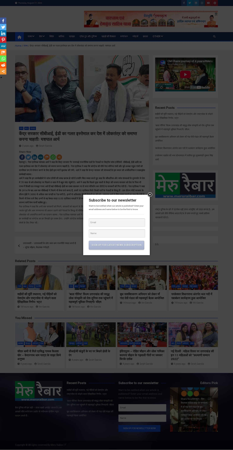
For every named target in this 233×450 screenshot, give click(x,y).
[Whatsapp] (3, 59)
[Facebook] (3, 21)
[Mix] (3, 52)
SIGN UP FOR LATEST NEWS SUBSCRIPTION (117, 245)
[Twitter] (3, 27)
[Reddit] (3, 65)
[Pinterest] (3, 40)
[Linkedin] (3, 33)
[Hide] (1, 77)
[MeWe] (3, 46)
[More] (3, 71)
